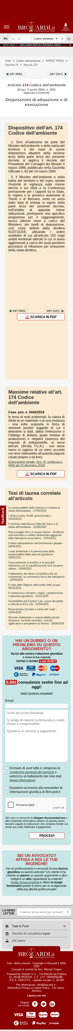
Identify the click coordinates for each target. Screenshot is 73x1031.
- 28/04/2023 (36, 576)
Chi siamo (58, 987)
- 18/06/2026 (36, 620)
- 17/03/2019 (34, 509)
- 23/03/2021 (36, 535)
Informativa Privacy (19, 987)
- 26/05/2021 (31, 554)
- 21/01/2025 (35, 594)
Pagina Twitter (43, 1002)
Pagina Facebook (35, 1002)
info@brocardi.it (46, 984)
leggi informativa (22, 780)
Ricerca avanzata (68, 38)
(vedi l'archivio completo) (37, 693)
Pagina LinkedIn (52, 1002)
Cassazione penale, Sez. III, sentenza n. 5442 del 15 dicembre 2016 (35, 463)
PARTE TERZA (55, 60)
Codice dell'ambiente (28, 60)
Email (9, 700)
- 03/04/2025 (35, 603)
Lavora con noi (36, 995)
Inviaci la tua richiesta (25, 882)
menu (6, 26)
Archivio (36, 990)
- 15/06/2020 (33, 525)
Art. (16, 74)
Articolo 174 (31, 64)
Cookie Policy (41, 987)
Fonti (8, 60)
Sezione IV (11, 64)
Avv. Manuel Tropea (49, 969)
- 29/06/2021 (35, 565)
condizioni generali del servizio (32, 772)
